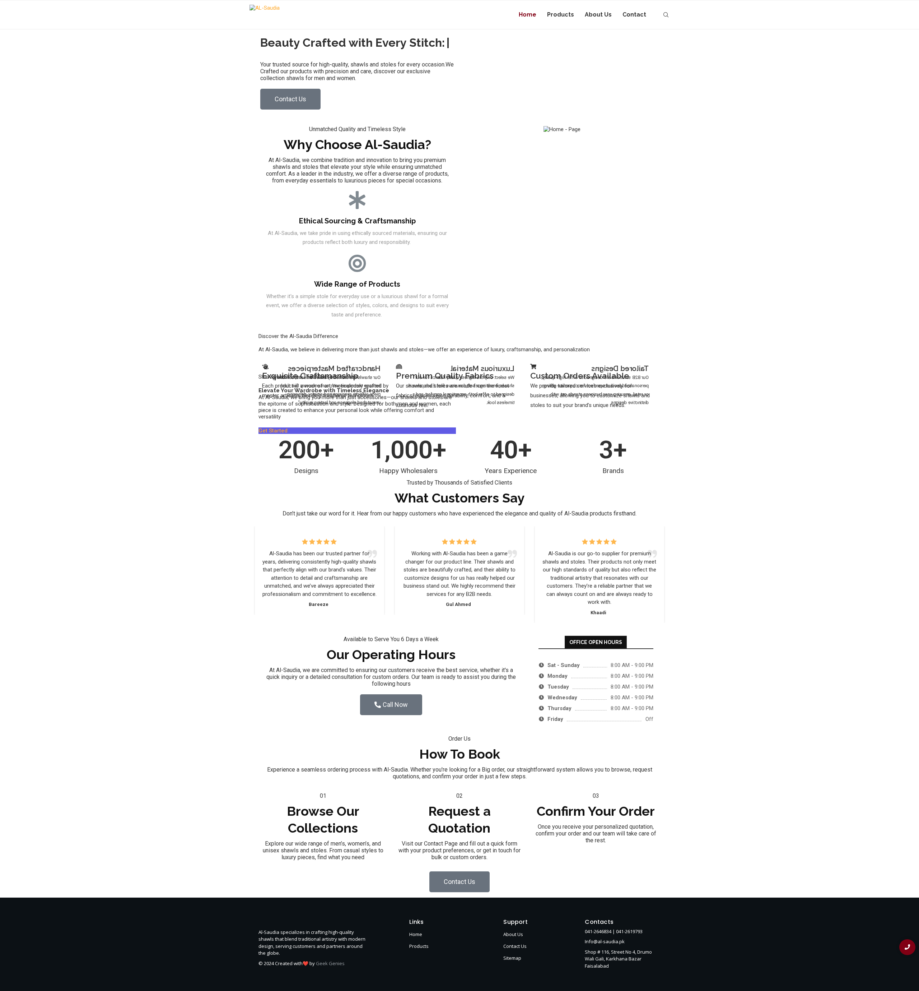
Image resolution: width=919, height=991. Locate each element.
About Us (598, 14)
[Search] (666, 14)
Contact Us (515, 961)
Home (527, 14)
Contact (634, 14)
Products (560, 14)
